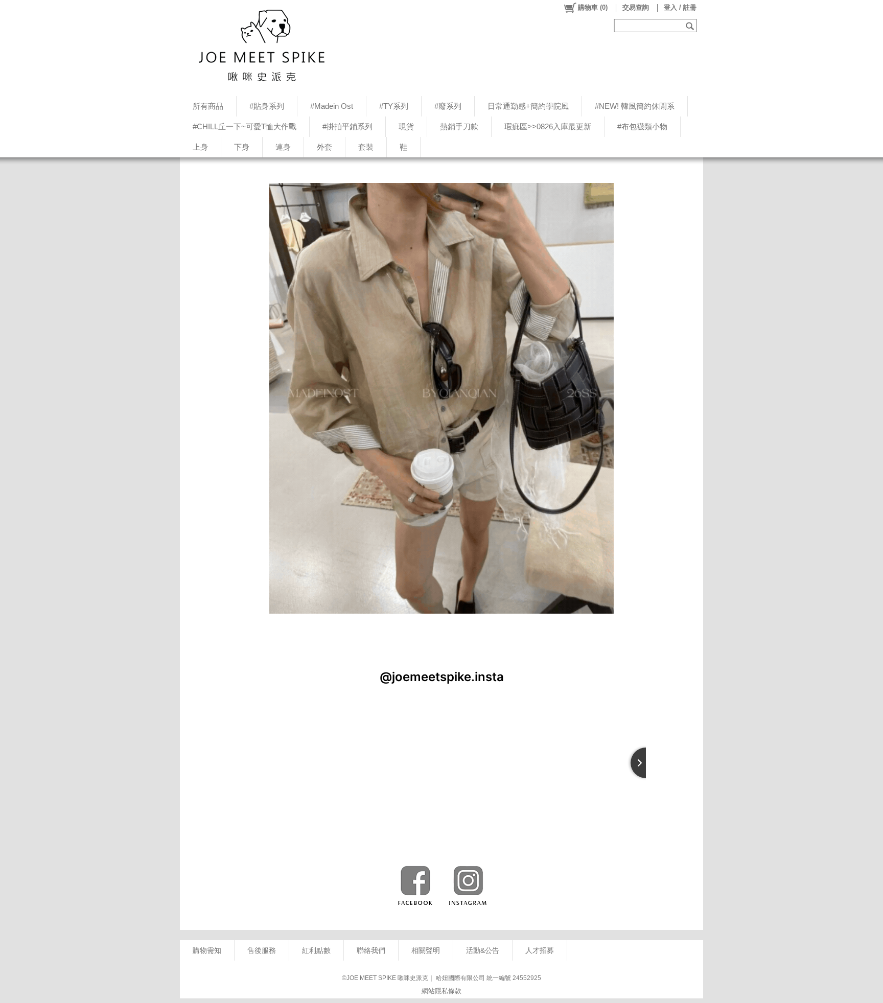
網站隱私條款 (441, 991)
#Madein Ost (331, 106)
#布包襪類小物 (642, 126)
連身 (283, 147)
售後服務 (261, 950)
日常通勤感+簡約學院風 (528, 106)
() (593, 7)
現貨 (406, 126)
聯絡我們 (371, 950)
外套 (324, 147)
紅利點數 (316, 950)
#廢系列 (447, 106)
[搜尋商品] (691, 25)
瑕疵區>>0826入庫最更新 (547, 126)
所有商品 (208, 106)
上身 (200, 147)
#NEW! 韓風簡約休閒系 (635, 106)
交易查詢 (635, 7)
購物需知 (207, 950)
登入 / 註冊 (680, 7)
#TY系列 (393, 106)
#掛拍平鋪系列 (347, 126)
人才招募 (539, 950)
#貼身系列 (266, 106)
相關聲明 (425, 950)
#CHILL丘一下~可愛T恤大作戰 (244, 126)
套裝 (366, 147)
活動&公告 (482, 950)
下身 (241, 147)
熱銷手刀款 (459, 126)
